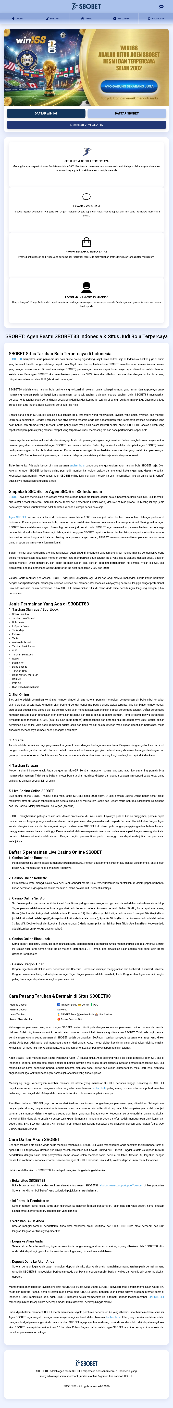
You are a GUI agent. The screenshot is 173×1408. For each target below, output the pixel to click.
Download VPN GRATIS (86, 124)
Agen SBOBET (17, 517)
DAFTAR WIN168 (46, 113)
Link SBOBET (156, 1297)
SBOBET (14, 497)
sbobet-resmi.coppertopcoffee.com (121, 1185)
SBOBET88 (15, 359)
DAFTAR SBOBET (127, 113)
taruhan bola (77, 465)
